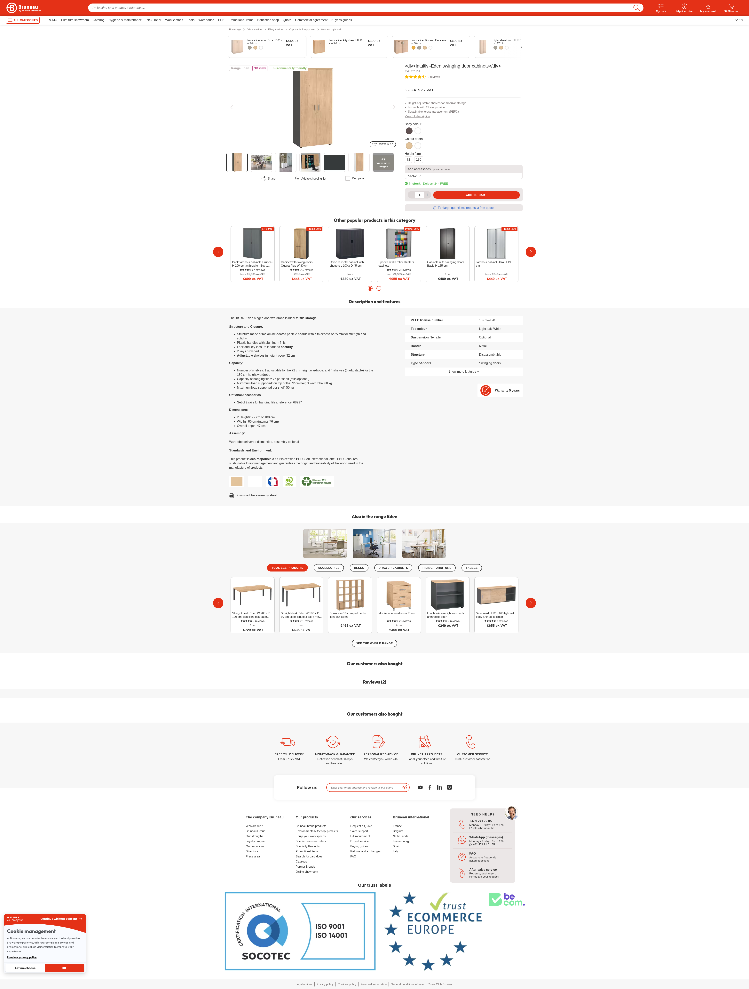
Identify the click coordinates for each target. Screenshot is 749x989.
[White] (261, 48)
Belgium (398, 831)
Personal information (373, 984)
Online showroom (307, 871)
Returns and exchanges (365, 851)
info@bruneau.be (483, 828)
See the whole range (374, 643)
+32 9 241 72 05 (480, 821)
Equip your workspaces (311, 836)
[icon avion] (405, 787)
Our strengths (254, 836)
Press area (253, 856)
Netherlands (400, 836)
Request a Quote (361, 826)
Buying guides (359, 846)
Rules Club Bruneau (440, 984)
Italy (395, 851)
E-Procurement (360, 836)
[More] (427, 195)
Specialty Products (308, 846)
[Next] (394, 107)
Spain (396, 846)
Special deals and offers (311, 841)
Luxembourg (401, 841)
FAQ (353, 856)
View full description (417, 116)
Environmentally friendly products (317, 831)
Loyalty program (256, 841)
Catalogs (301, 861)
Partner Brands (305, 866)
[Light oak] (255, 48)
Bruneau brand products (311, 826)
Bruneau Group (255, 831)
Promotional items (307, 851)
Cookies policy (347, 984)
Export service (359, 841)
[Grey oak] (250, 48)
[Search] (636, 8)
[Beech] (413, 48)
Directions (252, 851)
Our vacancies (255, 846)
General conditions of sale (407, 984)
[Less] (411, 195)
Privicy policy (325, 984)
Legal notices (304, 984)
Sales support (359, 831)
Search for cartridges (309, 856)
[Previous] (231, 107)
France (397, 826)
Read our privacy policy (22, 957)
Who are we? (254, 826)
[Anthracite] (409, 130)
